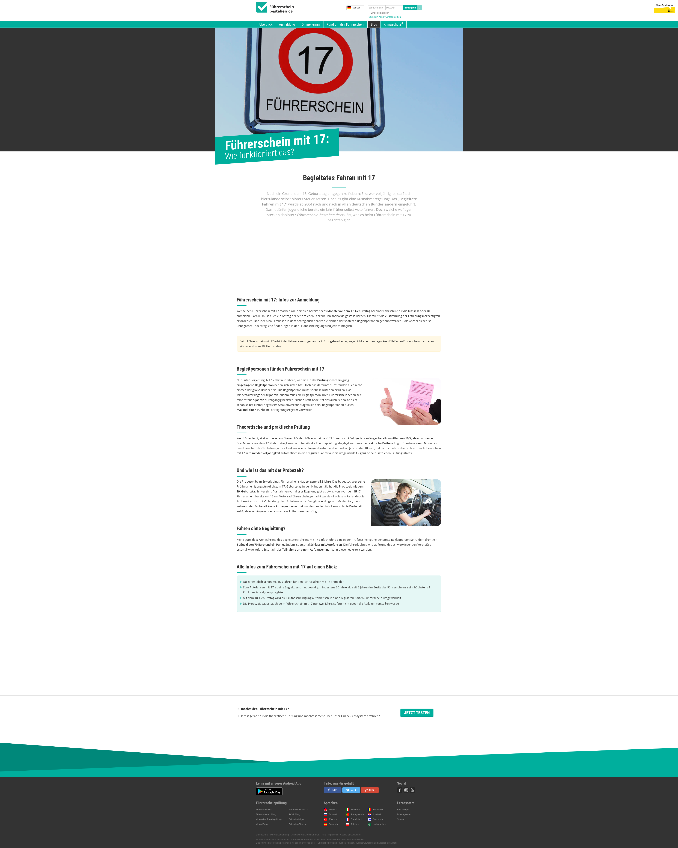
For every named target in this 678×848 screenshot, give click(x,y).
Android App (403, 809)
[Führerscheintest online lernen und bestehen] (275, 7)
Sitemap (401, 819)
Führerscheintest (264, 809)
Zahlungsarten (404, 814)
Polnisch (355, 824)
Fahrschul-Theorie (298, 824)
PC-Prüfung (294, 814)
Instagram (406, 790)
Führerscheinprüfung (266, 814)
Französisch (356, 819)
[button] (332, 790)
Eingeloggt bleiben (380, 13)
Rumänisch (378, 809)
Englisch (333, 809)
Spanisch (333, 824)
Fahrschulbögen (297, 819)
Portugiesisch (357, 814)
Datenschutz (262, 835)
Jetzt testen (417, 712)
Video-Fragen (262, 824)
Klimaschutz (392, 24)
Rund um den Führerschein (345, 24)
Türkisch (333, 819)
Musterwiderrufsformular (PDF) (305, 835)
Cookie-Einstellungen (350, 835)
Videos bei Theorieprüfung (269, 819)
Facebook (399, 790)
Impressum (333, 835)
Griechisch (378, 819)
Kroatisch (377, 814)
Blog (374, 24)
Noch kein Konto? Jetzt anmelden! (384, 17)
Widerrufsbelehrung (279, 835)
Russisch (333, 814)
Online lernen (311, 24)
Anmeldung (287, 24)
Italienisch (355, 809)
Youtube (412, 790)
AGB (324, 835)
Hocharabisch (379, 824)
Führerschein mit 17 (298, 809)
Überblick (265, 24)
